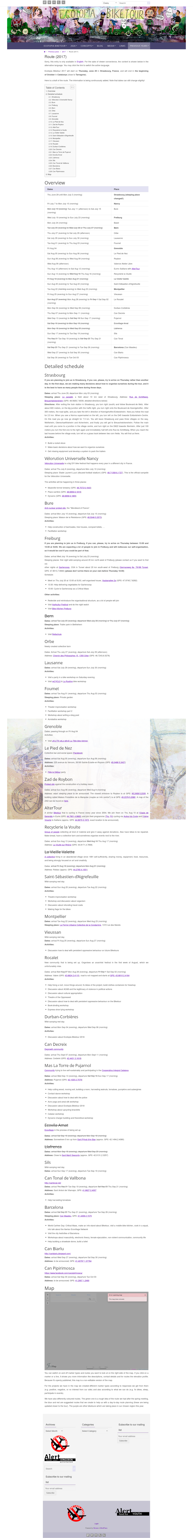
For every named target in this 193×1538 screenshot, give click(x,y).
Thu (107, 816)
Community (50, 1070)
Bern (53, 108)
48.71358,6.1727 (114, 472)
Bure (53, 102)
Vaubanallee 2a (109, 580)
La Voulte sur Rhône (62, 844)
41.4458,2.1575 (85, 1215)
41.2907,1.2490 (82, 1280)
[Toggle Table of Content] (71, 87)
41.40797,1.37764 (83, 1260)
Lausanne (55, 113)
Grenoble (55, 119)
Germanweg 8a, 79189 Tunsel (134, 567)
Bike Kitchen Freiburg (61, 608)
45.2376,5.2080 (128, 797)
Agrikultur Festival (60, 604)
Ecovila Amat (57, 155)
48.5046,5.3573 (94, 517)
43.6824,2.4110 (72, 975)
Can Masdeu (65, 1215)
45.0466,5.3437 (118, 762)
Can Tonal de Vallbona (61, 163)
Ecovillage (49, 1129)
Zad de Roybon (58, 124)
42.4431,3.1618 (74, 1058)
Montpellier (56, 138)
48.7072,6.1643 (84, 487)
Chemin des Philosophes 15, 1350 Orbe (71, 655)
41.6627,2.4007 (89, 1190)
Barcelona (56, 166)
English (80, 61)
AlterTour (56, 127)
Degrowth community (54, 1049)
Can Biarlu (56, 168)
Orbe (53, 110)
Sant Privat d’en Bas (86, 1139)
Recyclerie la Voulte (60, 130)
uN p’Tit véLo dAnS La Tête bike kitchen (70, 740)
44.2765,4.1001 (80, 869)
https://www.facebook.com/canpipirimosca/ (63, 1272)
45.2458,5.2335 (139, 793)
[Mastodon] (44, 2)
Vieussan (56, 141)
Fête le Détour (54, 772)
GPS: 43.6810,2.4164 (119, 975)
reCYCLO (56, 681)
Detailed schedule (55, 94)
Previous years (53, 51)
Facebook (77, 752)
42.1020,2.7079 (75, 1079)
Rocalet (55, 144)
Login (97, 1523)
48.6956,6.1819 (74, 491)
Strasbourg (56, 97)
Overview (51, 91)
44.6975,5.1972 (82, 819)
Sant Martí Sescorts (71, 1155)
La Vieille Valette (58, 132)
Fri (111, 816)
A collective (50, 856)
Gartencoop (64, 567)
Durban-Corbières (59, 146)
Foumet (54, 116)
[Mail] (54, 2)
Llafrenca (56, 157)
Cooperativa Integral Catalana (115, 1070)
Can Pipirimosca (58, 171)
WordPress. (104, 1528)
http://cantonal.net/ (53, 1182)
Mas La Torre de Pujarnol (62, 152)
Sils (54, 160)
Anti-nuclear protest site (55, 507)
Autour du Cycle (131, 816)
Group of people (52, 831)
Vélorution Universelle (54, 463)
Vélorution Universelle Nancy (62, 99)
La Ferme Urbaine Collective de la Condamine (80, 924)
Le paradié (67, 396)
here (66, 800)
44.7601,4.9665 (74, 816)
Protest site (50, 784)
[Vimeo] (49, 2)
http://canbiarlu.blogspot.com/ (58, 1253)
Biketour (57, 812)
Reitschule (57, 634)
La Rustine (68, 681)
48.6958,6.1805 (69, 495)
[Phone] (59, 2)
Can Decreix (57, 149)
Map (49, 174)
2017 (64, 51)
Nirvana (95, 1528)
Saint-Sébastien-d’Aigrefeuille (63, 135)
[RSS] (63, 2)
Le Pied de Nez (58, 122)
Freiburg (55, 105)
